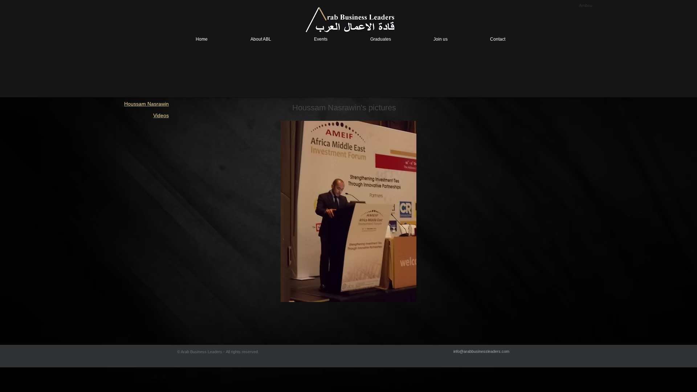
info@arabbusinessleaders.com (481, 351)
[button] (348, 211)
